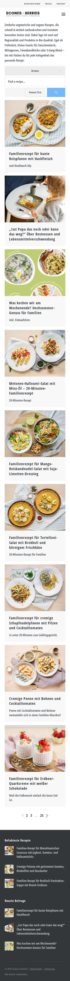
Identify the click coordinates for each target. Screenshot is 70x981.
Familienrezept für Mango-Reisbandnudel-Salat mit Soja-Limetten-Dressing (33, 469)
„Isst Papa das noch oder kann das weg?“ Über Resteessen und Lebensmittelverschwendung (34, 234)
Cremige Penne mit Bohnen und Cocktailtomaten (35, 701)
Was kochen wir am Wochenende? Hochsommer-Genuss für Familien (32, 308)
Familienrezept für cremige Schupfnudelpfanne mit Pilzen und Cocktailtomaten (33, 623)
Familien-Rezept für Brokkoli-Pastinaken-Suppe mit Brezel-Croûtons (40, 883)
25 (41, 815)
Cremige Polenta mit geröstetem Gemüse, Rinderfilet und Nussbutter (40, 868)
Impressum (49, 969)
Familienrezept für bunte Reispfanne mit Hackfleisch (31, 156)
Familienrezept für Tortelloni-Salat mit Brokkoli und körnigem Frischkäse (33, 542)
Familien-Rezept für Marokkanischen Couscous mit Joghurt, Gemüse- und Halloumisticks (38, 852)
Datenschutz (36, 969)
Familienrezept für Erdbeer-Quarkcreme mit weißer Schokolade (31, 783)
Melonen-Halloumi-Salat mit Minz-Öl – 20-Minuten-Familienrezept (32, 388)
